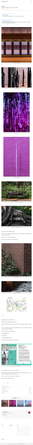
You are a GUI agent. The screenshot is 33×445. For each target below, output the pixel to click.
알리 (20, 431)
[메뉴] (31, 1)
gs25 (22, 430)
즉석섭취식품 (25, 426)
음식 (25, 431)
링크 (12, 340)
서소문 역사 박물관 (4, 389)
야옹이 (24, 429)
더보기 (17, 436)
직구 (24, 432)
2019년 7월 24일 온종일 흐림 (5, 391)
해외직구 (18, 435)
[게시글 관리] (4, 382)
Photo (2, 386)
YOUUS (23, 431)
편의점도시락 (18, 432)
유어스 (21, 435)
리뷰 (29, 430)
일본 (22, 432)
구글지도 (3, 315)
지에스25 (18, 429)
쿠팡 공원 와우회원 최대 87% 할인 (7, 20)
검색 (7, 427)
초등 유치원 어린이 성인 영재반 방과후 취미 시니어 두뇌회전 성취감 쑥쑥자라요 (13, 16)
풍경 (27, 435)
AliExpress (27, 432)
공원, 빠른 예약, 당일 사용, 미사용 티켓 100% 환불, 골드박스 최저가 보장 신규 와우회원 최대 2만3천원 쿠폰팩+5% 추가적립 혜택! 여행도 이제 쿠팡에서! (16, 22)
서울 (28, 429)
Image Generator (4, 1)
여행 (28, 431)
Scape (4, 386)
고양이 (27, 430)
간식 (22, 426)
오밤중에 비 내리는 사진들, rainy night (6, 387)
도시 (29, 426)
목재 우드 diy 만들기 (5, 15)
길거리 (24, 430)
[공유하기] (3, 382)
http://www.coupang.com (5, 19)
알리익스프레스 (19, 426)
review (18, 431)
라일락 (2, 393)
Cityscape (24, 435)
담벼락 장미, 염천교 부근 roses (5, 388)
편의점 (21, 429)
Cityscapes (18, 430)
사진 (26, 429)
